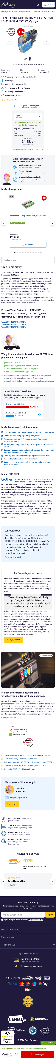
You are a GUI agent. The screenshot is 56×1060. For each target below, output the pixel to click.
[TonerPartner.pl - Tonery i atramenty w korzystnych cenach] (8, 4)
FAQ (43, 298)
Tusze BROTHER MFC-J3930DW (13, 327)
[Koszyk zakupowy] (38, 5)
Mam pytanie (12, 804)
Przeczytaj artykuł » (8, 718)
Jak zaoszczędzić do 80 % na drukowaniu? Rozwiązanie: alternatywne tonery (26, 440)
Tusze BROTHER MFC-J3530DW (13, 324)
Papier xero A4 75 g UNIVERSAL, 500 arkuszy (28, 216)
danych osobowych (36, 920)
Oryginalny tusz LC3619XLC (15, 404)
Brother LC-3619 (49, 12)
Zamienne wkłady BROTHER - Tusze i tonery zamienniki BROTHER (29, 762)
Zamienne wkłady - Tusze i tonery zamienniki (21, 759)
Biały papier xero (28, 769)
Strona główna (6, 12)
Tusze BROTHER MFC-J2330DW (13, 322)
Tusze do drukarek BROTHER (41, 755)
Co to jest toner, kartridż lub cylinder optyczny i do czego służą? (29, 432)
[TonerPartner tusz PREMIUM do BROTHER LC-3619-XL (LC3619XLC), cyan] (28, 54)
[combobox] (28, 116)
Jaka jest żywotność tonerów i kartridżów (20, 459)
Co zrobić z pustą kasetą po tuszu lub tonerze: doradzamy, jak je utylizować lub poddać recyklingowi (29, 451)
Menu (50, 5)
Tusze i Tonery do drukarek (22, 12)
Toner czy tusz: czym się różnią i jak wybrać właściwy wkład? (27, 456)
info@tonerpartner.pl (18, 798)
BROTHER (37, 12)
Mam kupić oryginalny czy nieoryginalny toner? (22, 436)
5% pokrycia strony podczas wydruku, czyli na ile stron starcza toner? (28, 445)
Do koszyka (39, 1055)
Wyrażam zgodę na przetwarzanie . (23, 920)
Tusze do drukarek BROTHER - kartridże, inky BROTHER (25, 766)
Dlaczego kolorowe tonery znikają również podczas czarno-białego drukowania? (27, 463)
